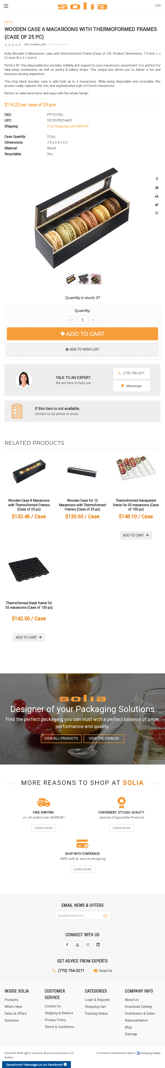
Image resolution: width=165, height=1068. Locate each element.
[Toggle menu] (6, 6)
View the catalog (104, 738)
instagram (87, 945)
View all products (61, 738)
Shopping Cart (95, 1007)
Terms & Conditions (59, 1027)
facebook (67, 945)
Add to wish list (84, 349)
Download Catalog (138, 1007)
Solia (133, 783)
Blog (128, 1027)
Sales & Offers (16, 1013)
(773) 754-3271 (134, 373)
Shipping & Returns (59, 1013)
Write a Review (59, 44)
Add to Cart (85, 334)
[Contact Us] (17, 411)
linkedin (98, 944)
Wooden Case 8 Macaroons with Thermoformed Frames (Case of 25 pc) (29, 505)
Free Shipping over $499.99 (68, 126)
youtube (77, 945)
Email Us (105, 971)
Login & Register (97, 1000)
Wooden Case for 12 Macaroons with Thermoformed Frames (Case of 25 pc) (82, 505)
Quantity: (82, 311)
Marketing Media (148, 1053)
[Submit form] (105, 915)
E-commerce (103, 1053)
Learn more (44, 828)
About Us (132, 1000)
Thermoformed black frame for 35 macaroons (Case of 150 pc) (29, 605)
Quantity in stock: (82, 298)
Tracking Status (96, 1013)
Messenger (134, 386)
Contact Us (53, 1006)
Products (11, 1000)
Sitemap (131, 1034)
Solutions (12, 1020)
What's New (13, 1007)
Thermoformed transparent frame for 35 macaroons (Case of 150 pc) (136, 505)
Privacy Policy (55, 1020)
